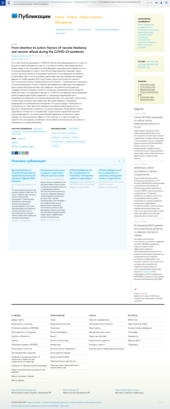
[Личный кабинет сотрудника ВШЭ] (161, 3)
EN (151, 3)
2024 (144, 64)
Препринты (63, 22)
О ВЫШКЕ (16, 315)
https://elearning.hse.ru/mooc (127, 390)
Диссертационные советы (100, 332)
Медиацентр (133, 336)
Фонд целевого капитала (21, 348)
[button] (61, 165)
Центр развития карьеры (60, 353)
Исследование (146, 271)
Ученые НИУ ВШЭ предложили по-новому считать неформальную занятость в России (148, 122)
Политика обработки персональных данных (85, 402)
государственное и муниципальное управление (148, 28)
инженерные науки (145, 35)
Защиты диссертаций (97, 336)
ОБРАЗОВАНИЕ (57, 315)
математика (142, 42)
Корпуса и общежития (20, 336)
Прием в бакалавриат (59, 332)
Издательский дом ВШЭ (137, 324)
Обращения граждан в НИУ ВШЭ (24, 344)
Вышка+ (53, 336)
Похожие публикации (28, 161)
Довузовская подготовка (60, 324)
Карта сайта (64, 406)
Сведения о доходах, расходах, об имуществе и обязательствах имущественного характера (25, 359)
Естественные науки (147, 87)
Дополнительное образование (62, 348)
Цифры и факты (17, 319)
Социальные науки (147, 97)
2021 (157, 64)
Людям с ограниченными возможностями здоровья (28, 370)
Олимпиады (55, 328)
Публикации (34, 16)
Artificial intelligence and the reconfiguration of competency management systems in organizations (81, 174)
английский (22, 139)
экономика (142, 47)
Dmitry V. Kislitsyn (17, 59)
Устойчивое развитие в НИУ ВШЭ (25, 328)
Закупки (14, 340)
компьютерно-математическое (144, 38)
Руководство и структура (21, 324)
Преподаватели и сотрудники (23, 332)
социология (147, 45)
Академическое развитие (99, 340)
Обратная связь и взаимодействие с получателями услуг (65, 366)
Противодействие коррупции (23, 353)
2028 (148, 61)
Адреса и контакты (34, 402)
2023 (148, 64)
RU (148, 3)
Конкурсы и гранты (97, 344)
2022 (152, 64)
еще (148, 67)
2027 (152, 61)
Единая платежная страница (22, 376)
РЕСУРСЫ (133, 315)
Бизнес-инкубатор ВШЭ (59, 357)
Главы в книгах (90, 17)
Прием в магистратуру (59, 340)
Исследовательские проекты (101, 324)
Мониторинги (95, 328)
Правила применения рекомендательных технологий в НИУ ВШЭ (35, 406)
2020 (140, 67)
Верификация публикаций (64, 30)
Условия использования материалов (55, 402)
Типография (133, 332)
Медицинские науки (147, 89)
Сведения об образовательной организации (29, 365)
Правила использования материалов (107, 30)
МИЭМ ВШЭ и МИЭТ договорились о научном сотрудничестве (145, 171)
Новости (138, 109)
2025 (140, 64)
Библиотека (133, 319)
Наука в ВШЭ (60, 33)
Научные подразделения (99, 319)
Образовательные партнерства (63, 361)
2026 (156, 61)
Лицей (52, 319)
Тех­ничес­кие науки (147, 99)
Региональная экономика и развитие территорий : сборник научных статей (53, 173)
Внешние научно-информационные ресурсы (107, 348)
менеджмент (152, 42)
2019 (144, 67)
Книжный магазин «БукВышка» (140, 328)
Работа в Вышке (17, 380)
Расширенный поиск (84, 30)
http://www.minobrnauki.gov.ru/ (24, 390)
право (140, 45)
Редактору (161, 402)
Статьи (72, 17)
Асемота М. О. (74, 182)
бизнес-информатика (146, 24)
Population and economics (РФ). (21, 56)
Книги (59, 17)
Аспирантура (55, 344)
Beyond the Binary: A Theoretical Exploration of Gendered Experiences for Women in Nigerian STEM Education (24, 175)
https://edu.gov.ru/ (71, 390)
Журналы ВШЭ (134, 340)
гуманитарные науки (145, 32)
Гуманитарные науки (147, 84)
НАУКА (92, 315)
